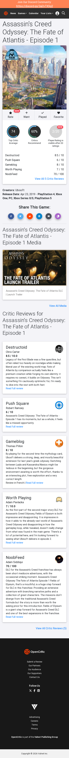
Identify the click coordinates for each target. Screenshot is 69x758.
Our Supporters (34, 673)
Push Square (17, 403)
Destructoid (16, 347)
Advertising (34, 717)
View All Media (57, 305)
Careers (34, 721)
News (13, 13)
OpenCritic (16, 737)
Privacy (34, 728)
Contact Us (34, 677)
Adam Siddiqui (14, 562)
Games (21, 13)
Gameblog (15, 441)
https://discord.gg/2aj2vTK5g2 (34, 6)
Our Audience (34, 669)
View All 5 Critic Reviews (49, 178)
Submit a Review (34, 661)
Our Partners (34, 665)
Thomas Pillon (14, 446)
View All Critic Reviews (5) (51, 628)
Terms (34, 724)
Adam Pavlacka (15, 502)
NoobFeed (15, 557)
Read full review (14, 388)
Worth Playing (18, 497)
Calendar (34, 13)
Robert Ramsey (15, 408)
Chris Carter (13, 352)
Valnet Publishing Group (46, 737)
